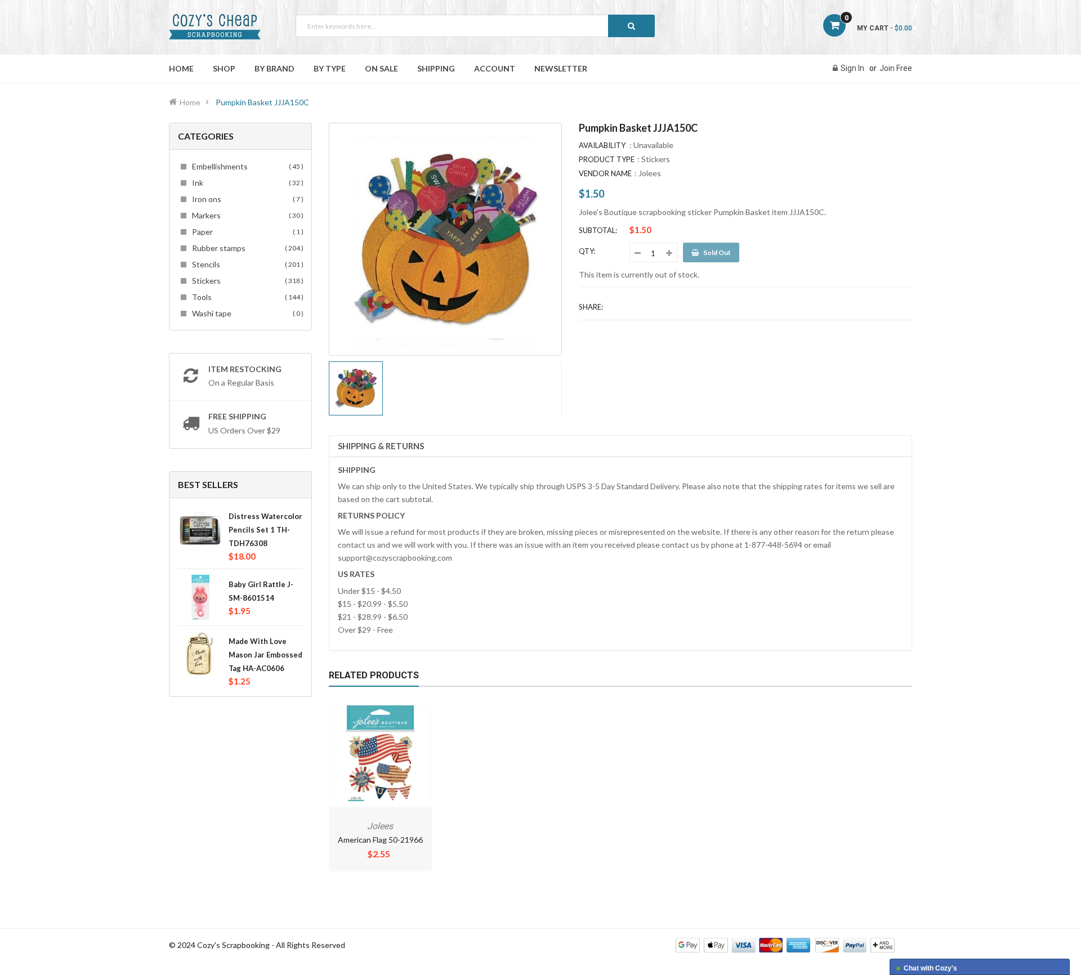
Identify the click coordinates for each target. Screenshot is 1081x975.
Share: (591, 306)
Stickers (246, 280)
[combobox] (475, 26)
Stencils (246, 264)
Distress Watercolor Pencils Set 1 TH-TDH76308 (265, 530)
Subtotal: (598, 230)
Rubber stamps (246, 248)
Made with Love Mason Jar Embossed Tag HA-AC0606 (265, 655)
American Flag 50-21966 (380, 839)
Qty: (587, 251)
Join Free (895, 68)
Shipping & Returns (381, 446)
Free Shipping (237, 416)
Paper (246, 231)
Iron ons (246, 199)
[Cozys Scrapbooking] (785, 944)
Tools (246, 297)
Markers (246, 215)
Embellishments (246, 166)
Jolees (649, 173)
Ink (246, 182)
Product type (607, 159)
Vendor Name (605, 173)
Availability (602, 145)
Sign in (852, 68)
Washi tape (246, 313)
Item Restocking (245, 369)
